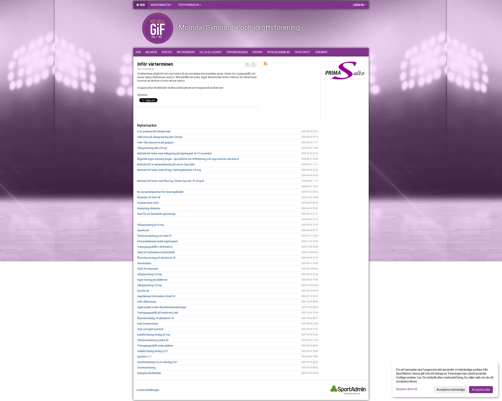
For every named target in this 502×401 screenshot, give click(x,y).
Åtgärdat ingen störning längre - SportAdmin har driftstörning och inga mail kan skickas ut (188, 158)
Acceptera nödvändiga (451, 389)
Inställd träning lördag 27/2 (152, 351)
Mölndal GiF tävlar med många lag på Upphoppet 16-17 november (174, 153)
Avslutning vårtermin (148, 208)
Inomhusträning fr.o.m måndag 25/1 (157, 362)
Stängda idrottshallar (149, 373)
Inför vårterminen (155, 64)
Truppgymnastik (188, 4)
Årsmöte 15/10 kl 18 (148, 197)
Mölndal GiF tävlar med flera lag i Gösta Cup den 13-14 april (170, 180)
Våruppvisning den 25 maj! (152, 147)
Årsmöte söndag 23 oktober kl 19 (156, 257)
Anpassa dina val (406, 389)
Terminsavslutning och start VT (154, 235)
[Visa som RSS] (265, 64)
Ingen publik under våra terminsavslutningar (161, 307)
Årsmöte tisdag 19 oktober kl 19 (155, 318)
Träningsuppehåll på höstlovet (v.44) (157, 312)
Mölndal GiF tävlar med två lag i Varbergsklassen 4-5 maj (169, 169)
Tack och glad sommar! (150, 329)
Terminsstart (144, 263)
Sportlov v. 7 (144, 356)
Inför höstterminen (147, 323)
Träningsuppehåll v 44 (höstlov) (155, 246)
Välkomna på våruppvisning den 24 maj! (159, 136)
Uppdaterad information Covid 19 (156, 296)
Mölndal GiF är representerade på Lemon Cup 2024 (166, 164)
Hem (142, 4)
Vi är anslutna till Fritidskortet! (153, 131)
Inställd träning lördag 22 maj (153, 334)
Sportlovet (143, 230)
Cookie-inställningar (147, 389)
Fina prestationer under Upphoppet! (157, 241)
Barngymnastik (160, 4)
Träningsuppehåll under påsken (155, 345)
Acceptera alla (481, 389)
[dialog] (445, 379)
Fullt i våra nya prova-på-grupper (155, 142)
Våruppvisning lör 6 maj (150, 224)
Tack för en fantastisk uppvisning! (156, 213)
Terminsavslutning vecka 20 (152, 340)
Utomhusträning (146, 367)
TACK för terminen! (147, 268)
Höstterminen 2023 (148, 202)
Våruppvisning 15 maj (149, 274)
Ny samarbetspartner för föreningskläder (160, 191)
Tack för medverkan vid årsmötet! (156, 252)
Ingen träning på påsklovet (152, 279)
